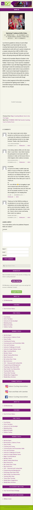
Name (4, 249)
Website (4, 255)
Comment (4, 230)
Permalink (22, 145)
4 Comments (21, 38)
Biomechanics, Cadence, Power (17, 36)
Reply (29, 145)
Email (4, 252)
